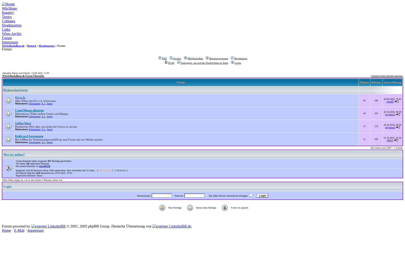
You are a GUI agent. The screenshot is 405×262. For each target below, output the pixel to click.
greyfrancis (390, 114)
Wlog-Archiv (12, 34)
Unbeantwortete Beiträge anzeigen (387, 76)
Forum (7, 38)
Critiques (8, 21)
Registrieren (240, 58)
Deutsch (31, 45)
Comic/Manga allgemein (29, 110)
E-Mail (19, 230)
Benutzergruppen (218, 58)
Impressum (10, 42)
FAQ (164, 58)
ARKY (390, 140)
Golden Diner (23, 123)
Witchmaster (34, 103)
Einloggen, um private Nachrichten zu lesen (204, 62)
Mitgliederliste (195, 58)
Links (6, 29)
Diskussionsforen (15, 90)
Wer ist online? (14, 154)
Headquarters (12, 25)
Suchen (177, 58)
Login (238, 62)
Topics (7, 17)
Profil (171, 62)
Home (6, 230)
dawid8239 (44, 166)
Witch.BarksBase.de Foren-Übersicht (23, 75)
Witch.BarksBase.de (13, 45)
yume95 (390, 101)
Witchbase (9, 8)
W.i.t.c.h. (20, 97)
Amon (49, 103)
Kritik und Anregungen (29, 136)
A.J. (43, 103)
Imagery (8, 13)
